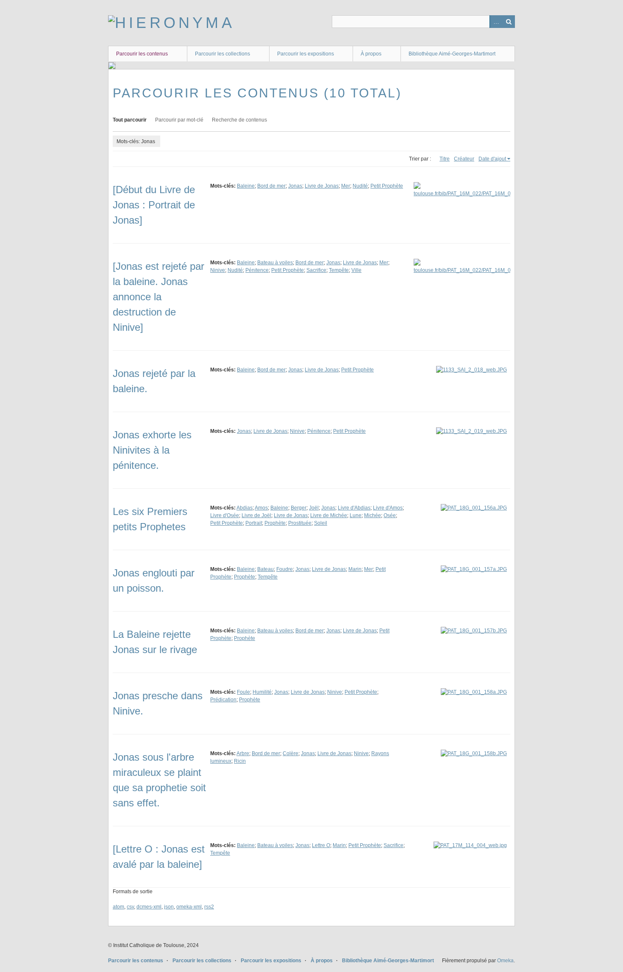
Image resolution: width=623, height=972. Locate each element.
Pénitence (257, 270)
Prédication (223, 700)
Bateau (265, 569)
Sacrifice (316, 270)
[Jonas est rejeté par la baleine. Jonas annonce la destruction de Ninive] (158, 296)
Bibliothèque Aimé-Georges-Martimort (452, 54)
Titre (444, 159)
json (169, 907)
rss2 (209, 907)
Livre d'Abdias (354, 508)
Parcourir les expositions (305, 54)
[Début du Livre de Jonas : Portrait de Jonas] (154, 205)
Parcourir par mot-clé (179, 120)
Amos (261, 508)
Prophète (275, 523)
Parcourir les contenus (142, 54)
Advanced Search (496, 21)
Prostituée (300, 523)
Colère (290, 753)
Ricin (240, 761)
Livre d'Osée (224, 515)
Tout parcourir (130, 120)
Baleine (246, 186)
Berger (298, 508)
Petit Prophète (386, 186)
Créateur (464, 159)
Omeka (505, 961)
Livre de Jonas (322, 186)
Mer (345, 186)
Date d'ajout (492, 159)
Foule (243, 692)
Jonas (295, 186)
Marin (355, 569)
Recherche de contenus (239, 120)
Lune (356, 515)
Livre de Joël (256, 515)
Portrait (253, 523)
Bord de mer (271, 186)
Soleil (320, 523)
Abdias (244, 508)
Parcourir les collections (222, 54)
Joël (314, 508)
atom (118, 907)
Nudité (360, 186)
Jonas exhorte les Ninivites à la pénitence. (152, 450)
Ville (356, 270)
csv (130, 907)
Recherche (508, 21)
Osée (390, 515)
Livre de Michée (328, 515)
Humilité (262, 692)
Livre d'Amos (388, 508)
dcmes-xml (148, 907)
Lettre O (321, 845)
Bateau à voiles (275, 263)
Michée (372, 515)
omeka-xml (189, 907)
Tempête (339, 270)
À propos (371, 54)
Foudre (284, 569)
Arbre (242, 753)
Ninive (217, 270)
